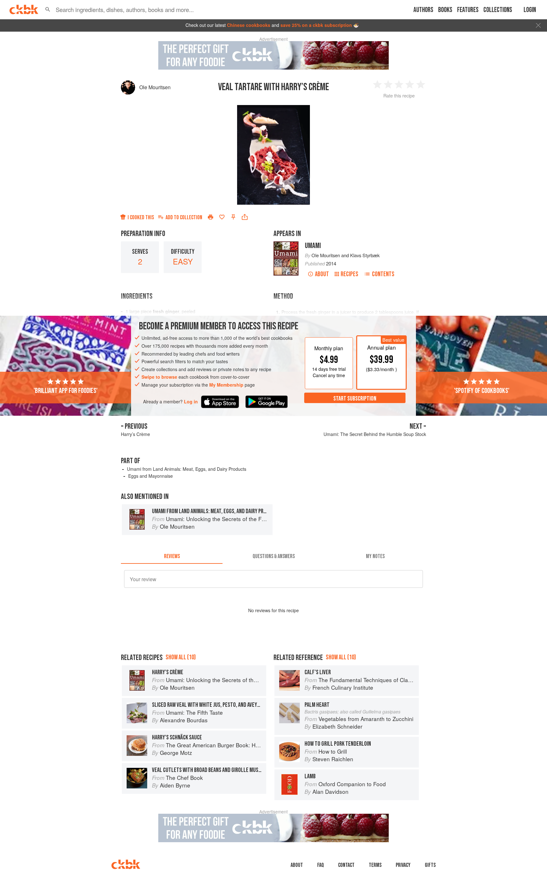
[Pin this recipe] (233, 217)
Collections (497, 10)
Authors (423, 10)
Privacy (403, 865)
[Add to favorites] (222, 217)
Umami (313, 245)
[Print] (210, 217)
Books (445, 10)
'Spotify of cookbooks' (481, 390)
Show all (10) (181, 657)
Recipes (349, 274)
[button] (48, 9)
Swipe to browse (159, 377)
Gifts (430, 865)
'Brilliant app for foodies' (65, 390)
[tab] (172, 556)
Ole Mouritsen (155, 87)
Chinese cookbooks (248, 25)
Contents (383, 274)
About (322, 274)
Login (530, 10)
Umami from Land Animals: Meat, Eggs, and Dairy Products (186, 469)
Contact (346, 865)
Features (468, 10)
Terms (375, 865)
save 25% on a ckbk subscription (316, 25)
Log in (191, 401)
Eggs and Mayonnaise (150, 476)
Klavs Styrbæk (365, 255)
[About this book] (286, 244)
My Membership (226, 385)
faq (320, 865)
